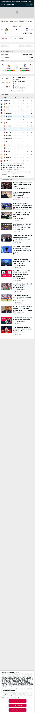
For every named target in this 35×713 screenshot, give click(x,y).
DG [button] (31, 97)
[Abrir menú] (31, 4)
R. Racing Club (9, 122)
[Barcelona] (5, 104)
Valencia (8, 145)
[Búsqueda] (27, 4)
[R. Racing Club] (5, 123)
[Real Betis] (5, 113)
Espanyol (8, 126)
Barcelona (9, 103)
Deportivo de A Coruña (9, 132)
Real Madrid (9, 107)
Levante (8, 151)
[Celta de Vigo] (5, 142)
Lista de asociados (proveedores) (10, 697)
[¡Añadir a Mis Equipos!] (1, 29)
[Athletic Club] (5, 161)
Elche (7, 154)
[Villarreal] (5, 135)
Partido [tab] (4, 38)
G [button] (27, 97)
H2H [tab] (11, 38)
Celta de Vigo (9, 141)
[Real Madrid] (5, 107)
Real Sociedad (9, 157)
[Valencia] (5, 145)
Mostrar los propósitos (17, 710)
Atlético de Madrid (27, 33)
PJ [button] (15, 97)
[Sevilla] (5, 110)
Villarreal (8, 135)
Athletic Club (9, 160)
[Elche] (5, 154)
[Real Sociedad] (5, 157)
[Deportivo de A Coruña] (5, 132)
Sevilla (8, 110)
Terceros (13, 686)
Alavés (8, 100)
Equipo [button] (5, 97)
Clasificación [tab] (18, 38)
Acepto (17, 701)
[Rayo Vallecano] (5, 138)
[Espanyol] (5, 126)
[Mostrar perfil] (6, 29)
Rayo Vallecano (9, 138)
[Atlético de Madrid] (5, 116)
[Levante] (5, 151)
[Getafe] (5, 129)
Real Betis (9, 113)
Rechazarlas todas (17, 705)
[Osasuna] (5, 119)
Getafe (6, 33)
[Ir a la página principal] (9, 5)
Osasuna (8, 119)
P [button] (23, 97)
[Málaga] (5, 148)
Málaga (8, 148)
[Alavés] (5, 100)
